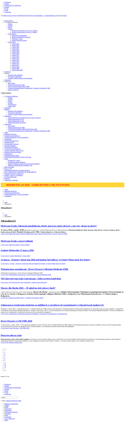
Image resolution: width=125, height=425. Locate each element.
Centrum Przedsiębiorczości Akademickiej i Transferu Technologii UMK (29, 88)
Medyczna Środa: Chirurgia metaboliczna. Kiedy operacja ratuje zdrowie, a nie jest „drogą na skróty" (49, 226)
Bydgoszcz (7, 2)
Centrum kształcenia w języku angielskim (16, 137)
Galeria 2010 (15, 67)
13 (5, 367)
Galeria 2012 (15, 63)
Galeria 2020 (15, 50)
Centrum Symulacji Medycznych (13, 150)
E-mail (6, 10)
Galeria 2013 (15, 62)
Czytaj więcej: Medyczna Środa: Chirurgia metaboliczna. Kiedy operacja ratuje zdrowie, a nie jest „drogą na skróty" (34, 234)
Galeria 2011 (15, 65)
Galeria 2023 (15, 45)
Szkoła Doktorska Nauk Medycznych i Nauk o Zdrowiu (24, 117)
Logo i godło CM (9, 418)
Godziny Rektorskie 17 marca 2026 (17, 250)
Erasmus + (7, 178)
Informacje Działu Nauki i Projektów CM (20, 165)
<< (5, 349)
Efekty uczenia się (13, 90)
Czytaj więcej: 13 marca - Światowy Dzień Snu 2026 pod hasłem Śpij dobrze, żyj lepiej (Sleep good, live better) (33, 263)
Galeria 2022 (15, 47)
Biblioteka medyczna (10, 134)
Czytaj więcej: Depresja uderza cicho (11, 342)
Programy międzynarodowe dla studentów (20, 78)
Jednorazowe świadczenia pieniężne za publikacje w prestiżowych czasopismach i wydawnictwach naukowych (52, 305)
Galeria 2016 (15, 57)
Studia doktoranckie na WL (16, 119)
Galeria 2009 (15, 68)
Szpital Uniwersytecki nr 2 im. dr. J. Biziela (24, 32)
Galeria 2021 (15, 48)
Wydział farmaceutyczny (11, 141)
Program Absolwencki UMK (16, 85)
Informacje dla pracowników (12, 152)
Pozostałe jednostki (9, 145)
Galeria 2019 (15, 52)
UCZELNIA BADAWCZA (12, 149)
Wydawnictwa (12, 34)
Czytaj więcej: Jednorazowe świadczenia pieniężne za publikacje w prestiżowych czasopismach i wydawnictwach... (34, 314)
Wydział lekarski (9, 142)
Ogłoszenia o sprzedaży (11, 180)
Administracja (8, 154)
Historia (10, 25)
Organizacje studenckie (15, 76)
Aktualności (7, 139)
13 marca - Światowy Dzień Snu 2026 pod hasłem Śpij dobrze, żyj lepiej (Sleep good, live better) (45, 260)
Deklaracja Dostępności (11, 404)
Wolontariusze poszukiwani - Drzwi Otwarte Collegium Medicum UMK (34, 269)
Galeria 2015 (15, 58)
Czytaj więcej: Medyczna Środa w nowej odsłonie (15, 245)
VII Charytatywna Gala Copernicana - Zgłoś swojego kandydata (31, 278)
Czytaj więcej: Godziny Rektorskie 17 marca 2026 (15, 256)
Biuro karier (11, 83)
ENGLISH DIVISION (11, 147)
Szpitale (10, 29)
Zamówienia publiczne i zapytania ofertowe (17, 170)
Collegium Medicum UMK (13, 401)
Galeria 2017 (15, 55)
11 (5, 363)
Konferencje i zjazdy (14, 160)
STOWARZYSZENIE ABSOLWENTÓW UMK (22, 129)
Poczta (6, 9)
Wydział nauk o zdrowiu (11, 144)
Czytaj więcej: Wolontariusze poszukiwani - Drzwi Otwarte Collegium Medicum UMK (26, 274)
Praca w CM (8, 168)
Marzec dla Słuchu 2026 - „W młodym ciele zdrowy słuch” (28, 288)
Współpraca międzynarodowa (16, 162)
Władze (10, 24)
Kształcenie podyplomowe (12, 136)
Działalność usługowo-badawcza (13, 173)
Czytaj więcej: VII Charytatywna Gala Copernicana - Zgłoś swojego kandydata (24, 282)
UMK (6, 132)
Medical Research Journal (19, 40)
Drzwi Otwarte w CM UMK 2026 (16, 321)
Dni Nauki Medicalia (10, 177)
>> (5, 370)
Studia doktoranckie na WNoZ (17, 122)
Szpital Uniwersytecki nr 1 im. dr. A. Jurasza (24, 30)
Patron (10, 27)
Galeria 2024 (15, 44)
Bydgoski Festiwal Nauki (11, 155)
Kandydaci (7, 108)
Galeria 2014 (15, 60)
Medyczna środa (9, 167)
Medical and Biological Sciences (21, 37)
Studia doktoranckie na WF (16, 121)
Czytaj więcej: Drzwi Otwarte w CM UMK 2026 (15, 328)
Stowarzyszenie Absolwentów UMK (18, 86)
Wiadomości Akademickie (19, 35)
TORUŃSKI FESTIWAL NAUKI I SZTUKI (17, 157)
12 (5, 365)
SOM (6, 420)
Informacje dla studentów (15, 75)
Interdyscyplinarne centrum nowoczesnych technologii (24, 164)
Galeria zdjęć (12, 42)
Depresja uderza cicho (11, 335)
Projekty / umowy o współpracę (13, 175)
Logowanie (7, 12)
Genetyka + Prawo (17, 39)
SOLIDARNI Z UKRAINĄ (12, 5)
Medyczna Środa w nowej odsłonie (17, 241)
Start (5, 202)
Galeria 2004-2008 (17, 70)
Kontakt (6, 7)
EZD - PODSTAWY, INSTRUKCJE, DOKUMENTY (20, 172)
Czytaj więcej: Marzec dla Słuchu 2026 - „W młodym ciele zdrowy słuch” (22, 298)
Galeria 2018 (15, 53)
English (6, 4)
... (4, 352)
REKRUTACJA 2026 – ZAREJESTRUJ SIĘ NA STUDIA (38, 184)
